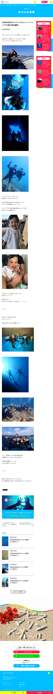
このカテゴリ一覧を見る (18, 591)
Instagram (23, 684)
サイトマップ (5, 682)
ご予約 (45, 2)
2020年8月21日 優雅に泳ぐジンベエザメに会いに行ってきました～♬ (26, 524)
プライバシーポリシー (7, 684)
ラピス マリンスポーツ (8, 673)
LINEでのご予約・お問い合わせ (26, 656)
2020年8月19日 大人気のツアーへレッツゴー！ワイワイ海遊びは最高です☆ (10, 524)
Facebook (23, 682)
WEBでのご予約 (28, 652)
